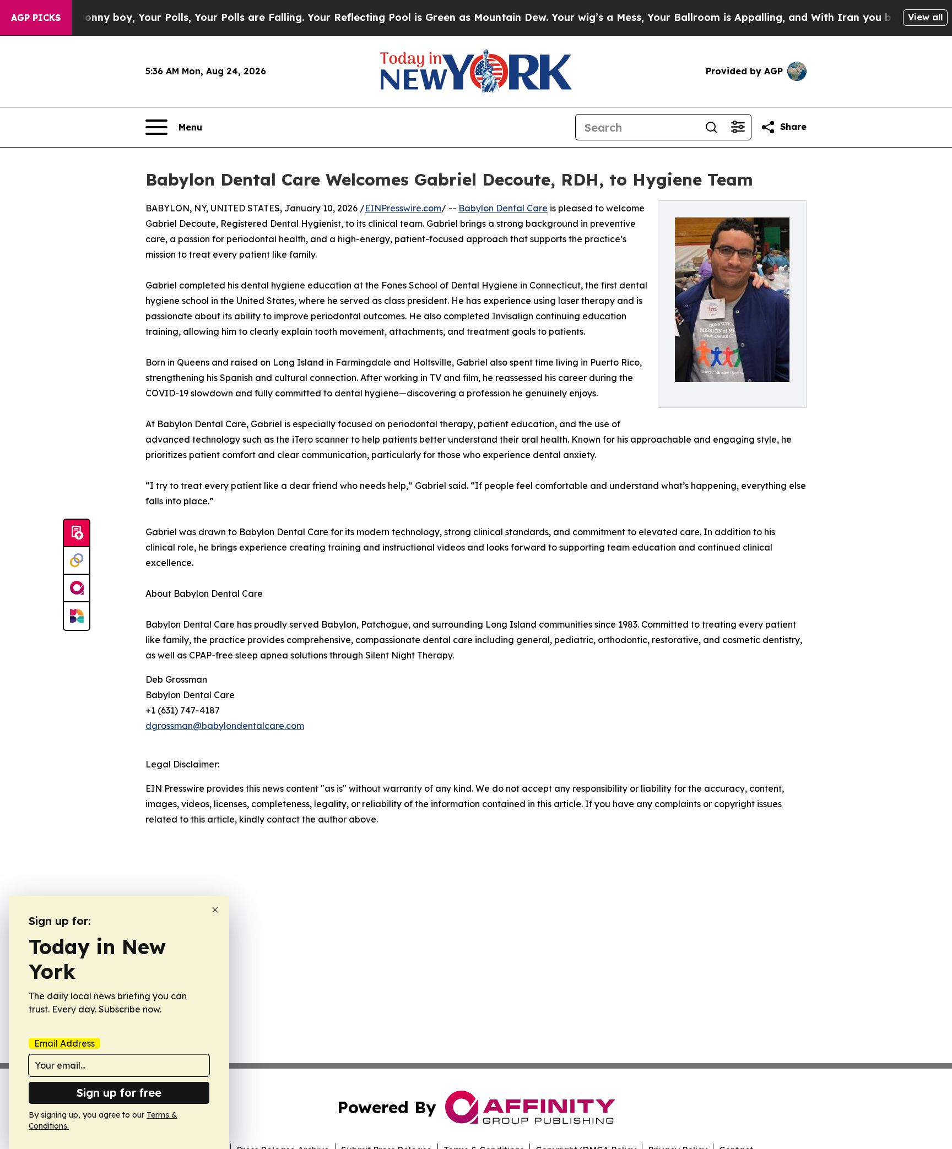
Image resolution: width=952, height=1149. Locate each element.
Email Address (64, 1043)
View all (925, 17)
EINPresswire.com (403, 208)
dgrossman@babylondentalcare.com (224, 725)
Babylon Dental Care (503, 208)
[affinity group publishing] (76, 588)
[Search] (711, 127)
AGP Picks (36, 17)
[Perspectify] (76, 561)
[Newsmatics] (76, 616)
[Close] (215, 910)
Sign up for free (119, 1092)
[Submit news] (76, 533)
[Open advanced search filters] (737, 127)
